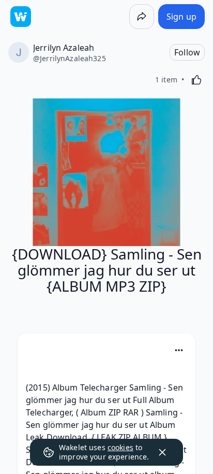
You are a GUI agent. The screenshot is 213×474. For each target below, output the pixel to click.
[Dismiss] (162, 452)
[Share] (141, 16)
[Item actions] (179, 350)
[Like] (196, 79)
